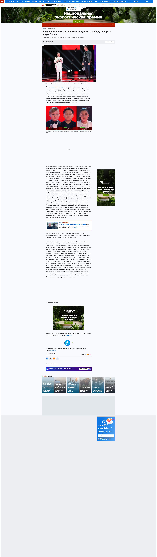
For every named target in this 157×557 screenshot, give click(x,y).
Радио (98, 4)
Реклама (104, 4)
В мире (47, 1)
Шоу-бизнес (50, 363)
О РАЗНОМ (56, 363)
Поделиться (110, 41)
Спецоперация (20, 1)
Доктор (129, 1)
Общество (34, 1)
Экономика (41, 1)
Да (68, 9)
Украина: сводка (68, 24)
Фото (8, 1)
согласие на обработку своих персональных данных (104, 439)
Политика (27, 1)
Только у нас (55, 24)
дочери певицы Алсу (57, 87)
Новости (50, 24)
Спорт (78, 1)
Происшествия (93, 1)
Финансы (135, 1)
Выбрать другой (73, 9)
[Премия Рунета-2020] (60, 4)
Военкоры (62, 24)
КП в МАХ (75, 24)
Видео (12, 1)
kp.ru (89, 354)
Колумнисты (84, 1)
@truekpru (53, 350)
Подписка (111, 4)
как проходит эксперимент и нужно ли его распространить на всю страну (74, 226)
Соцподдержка (67, 1)
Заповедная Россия (90, 24)
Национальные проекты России (107, 1)
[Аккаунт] (155, 1)
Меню (2, 1)
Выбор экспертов (121, 1)
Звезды (53, 1)
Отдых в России (81, 24)
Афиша (104, 24)
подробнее (69, 335)
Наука (73, 1)
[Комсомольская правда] (49, 5)
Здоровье (58, 1)
